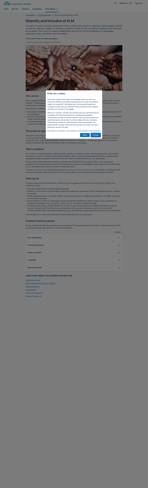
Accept (96, 135)
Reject (85, 135)
